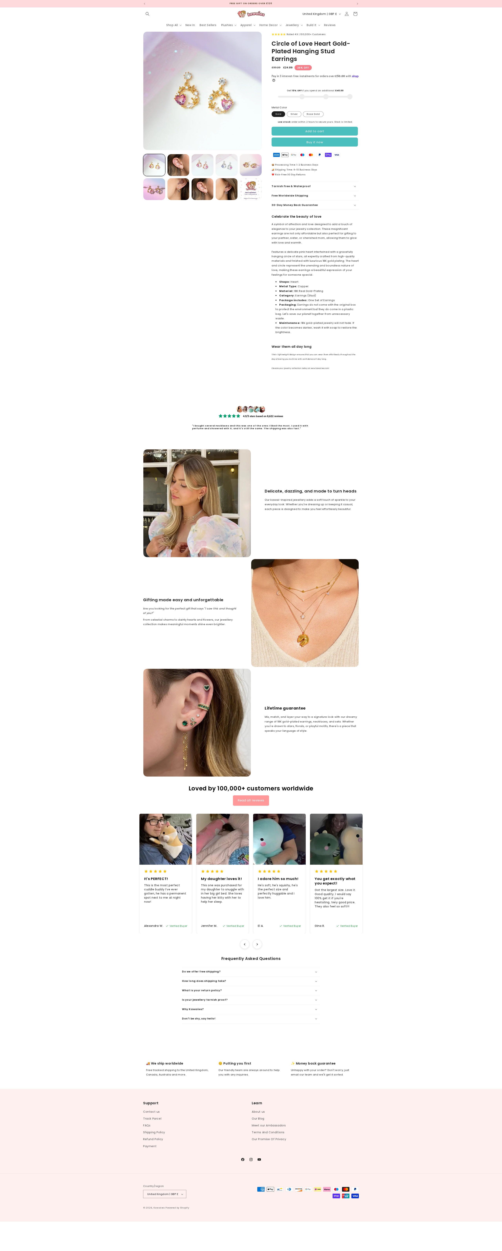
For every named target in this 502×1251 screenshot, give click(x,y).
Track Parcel (152, 1118)
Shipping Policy (154, 1132)
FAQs (146, 1125)
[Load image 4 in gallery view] (227, 165)
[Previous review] (244, 944)
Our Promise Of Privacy (269, 1139)
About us (258, 1111)
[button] (147, 14)
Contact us (151, 1111)
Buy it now (314, 142)
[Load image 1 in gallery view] (154, 165)
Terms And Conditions (268, 1132)
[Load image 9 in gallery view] (227, 189)
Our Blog (258, 1118)
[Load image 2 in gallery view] (178, 165)
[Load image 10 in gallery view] (251, 189)
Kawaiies (159, 1207)
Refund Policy (153, 1139)
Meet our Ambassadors (269, 1125)
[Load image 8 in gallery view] (202, 189)
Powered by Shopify (177, 1207)
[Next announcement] (357, 3)
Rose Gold (313, 114)
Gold (278, 114)
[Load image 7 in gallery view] (178, 189)
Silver (294, 114)
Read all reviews (251, 800)
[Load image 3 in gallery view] (202, 165)
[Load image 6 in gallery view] (154, 189)
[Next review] (257, 944)
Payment (149, 1146)
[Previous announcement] (144, 3)
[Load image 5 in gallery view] (251, 165)
